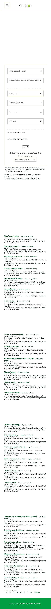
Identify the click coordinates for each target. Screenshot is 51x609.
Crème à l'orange (9, 301)
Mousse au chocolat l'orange (13, 268)
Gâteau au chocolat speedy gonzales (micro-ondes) (20, 516)
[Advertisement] (25, 38)
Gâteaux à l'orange (10, 471)
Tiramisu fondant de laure (12, 542)
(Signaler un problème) (27, 236)
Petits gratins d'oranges (11, 246)
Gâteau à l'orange (9, 372)
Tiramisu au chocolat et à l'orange (15, 447)
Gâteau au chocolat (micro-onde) (14, 459)
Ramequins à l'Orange (11, 346)
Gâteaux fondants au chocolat (13, 578)
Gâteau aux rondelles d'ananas (14, 554)
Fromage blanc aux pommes (13, 256)
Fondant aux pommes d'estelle (13, 335)
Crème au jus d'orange (11, 435)
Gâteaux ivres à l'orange (12, 392)
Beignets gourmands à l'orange (14, 530)
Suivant (37, 593)
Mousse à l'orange (10, 289)
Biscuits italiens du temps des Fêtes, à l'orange (19, 358)
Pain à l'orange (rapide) (11, 236)
